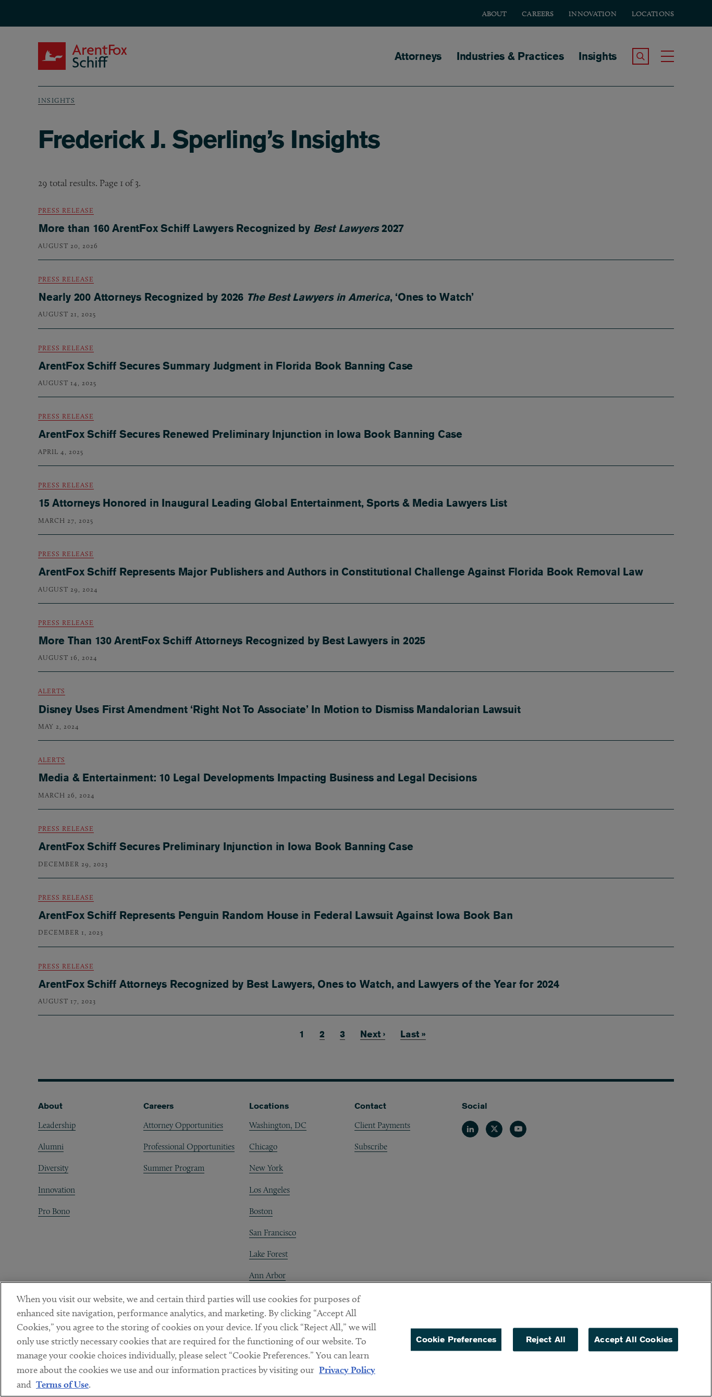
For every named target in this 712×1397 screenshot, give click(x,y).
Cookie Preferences (456, 1339)
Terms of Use (62, 1384)
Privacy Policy (347, 1369)
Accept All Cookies (633, 1339)
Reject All (546, 1339)
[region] (356, 1339)
